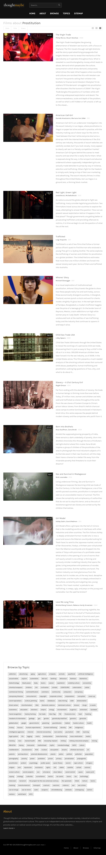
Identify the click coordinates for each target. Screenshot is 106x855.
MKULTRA (12, 745)
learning (86, 732)
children (29, 687)
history (11, 727)
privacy (58, 758)
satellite (70, 767)
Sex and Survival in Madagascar (71, 474)
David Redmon (71, 521)
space (80, 772)
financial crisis (70, 714)
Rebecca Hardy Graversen (82, 605)
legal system (13, 736)
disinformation (27, 705)
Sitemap (78, 13)
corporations (69, 696)
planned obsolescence (39, 754)
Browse (54, 13)
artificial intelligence (85, 674)
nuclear (44, 750)
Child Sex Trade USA (65, 335)
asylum (24, 678)
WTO (30, 794)
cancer (51, 683)
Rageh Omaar (61, 385)
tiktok (77, 781)
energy (51, 710)
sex (38, 772)
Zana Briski (72, 430)
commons (45, 692)
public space (45, 763)
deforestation (82, 701)
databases (51, 701)
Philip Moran (61, 38)
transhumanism (24, 785)
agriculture (42, 674)
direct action (13, 705)
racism (68, 763)
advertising (23, 674)
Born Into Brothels (64, 426)
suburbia (29, 776)
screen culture (14, 772)
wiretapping (79, 790)
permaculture (23, 754)
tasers (69, 776)
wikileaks (68, 790)
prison (50, 758)
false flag (52, 714)
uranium (46, 785)
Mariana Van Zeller (78, 118)
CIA (36, 687)
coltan (87, 687)
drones (76, 705)
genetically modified (59, 718)
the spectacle (66, 781)
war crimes (82, 785)
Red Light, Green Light (66, 192)
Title (15, 28)
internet (30, 732)
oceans (64, 750)
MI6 (39, 741)
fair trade (42, 714)
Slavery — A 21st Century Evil (69, 382)
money (21, 745)
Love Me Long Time (65, 602)
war (73, 785)
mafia (38, 736)
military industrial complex (78, 741)
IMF (70, 727)
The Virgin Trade (63, 34)
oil (88, 750)
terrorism (22, 781)
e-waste (93, 705)
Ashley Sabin (60, 521)
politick (69, 754)
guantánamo (56, 723)
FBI (60, 714)
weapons (45, 790)
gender (46, 718)
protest (23, 763)
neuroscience (27, 750)
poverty (24, 758)
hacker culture (78, 723)
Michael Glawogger (63, 281)
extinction (83, 710)
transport (36, 785)
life (22, 736)
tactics (50, 776)
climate (54, 687)
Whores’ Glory (62, 277)
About (42, 13)
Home (32, 13)
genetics (73, 718)
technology (84, 776)
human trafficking (50, 727)
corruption (81, 696)
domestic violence (48, 705)
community (56, 692)
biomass (73, 678)
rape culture (78, 763)
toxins (93, 781)
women (89, 790)
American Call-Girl (64, 115)
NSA (36, 750)
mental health (30, 741)
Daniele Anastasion (63, 118)
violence (66, 785)
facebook (94, 710)
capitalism (61, 683)
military (63, 741)
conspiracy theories (16, 696)
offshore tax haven (77, 750)
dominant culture (64, 705)
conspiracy (79, 692)
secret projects (28, 772)
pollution (78, 754)
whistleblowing (56, 790)
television (12, 781)
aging (33, 674)
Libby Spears (61, 338)
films (38, 818)
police (61, 754)
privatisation (69, 758)
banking (53, 678)
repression (28, 767)
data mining (62, 701)
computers (67, 692)
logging (29, 736)
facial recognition (15, 714)
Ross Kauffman (61, 430)
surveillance (40, 776)
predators (41, 758)
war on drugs (13, 790)
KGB (78, 732)
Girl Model (60, 518)
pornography (13, 758)
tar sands (59, 776)
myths (52, 745)
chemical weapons (15, 687)
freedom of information (17, 718)
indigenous (79, 727)
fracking (88, 714)
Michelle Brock (71, 195)
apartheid (71, 674)
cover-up (92, 696)
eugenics (73, 710)
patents (12, 754)
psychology (33, 763)
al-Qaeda (52, 674)
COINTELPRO (65, 687)
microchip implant (50, 741)
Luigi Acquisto (61, 240)
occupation (54, 750)
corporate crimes (56, 696)
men (19, 741)
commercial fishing (16, 692)
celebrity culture (74, 683)
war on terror (26, 790)
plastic (53, 754)
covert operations (15, 701)
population (89, 754)
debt (72, 701)
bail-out (44, 678)
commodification (32, 692)
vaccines (56, 785)
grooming (45, 723)
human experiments (33, 727)
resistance (39, 767)
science (87, 767)
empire (43, 710)
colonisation (77, 687)
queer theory (57, 763)
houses (20, 727)
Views (23, 28)
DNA (36, 705)
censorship (87, 683)
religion (11, 767)
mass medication (76, 736)
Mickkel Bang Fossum (64, 605)
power (32, 758)
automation (34, 678)
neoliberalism (14, 750)
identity (63, 727)
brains (43, 683)
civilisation (45, 687)
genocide (83, 718)
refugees (89, 763)
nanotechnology (63, 745)
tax (76, 776)
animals (62, 674)
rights (48, 767)
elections (34, 710)
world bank (22, 794)
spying (11, 776)
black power (26, 683)
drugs (85, 705)
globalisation (13, 723)
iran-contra (58, 732)
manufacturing (61, 736)
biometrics (83, 678)
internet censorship (44, 732)
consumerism (31, 696)
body (36, 683)
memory (12, 741)
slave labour (57, 772)
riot (55, 767)
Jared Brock (60, 195)
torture (84, 781)
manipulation (48, 736)
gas (39, 718)
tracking (12, 785)
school (78, 767)
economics (13, 710)
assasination (13, 678)
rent (19, 767)
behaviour (63, 678)
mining (94, 741)
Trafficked (60, 236)
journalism (69, 732)
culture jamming (31, 701)
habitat (67, 723)
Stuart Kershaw (72, 38)
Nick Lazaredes (61, 477)
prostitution (13, 763)
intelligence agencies (16, 732)
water (36, 790)
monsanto (30, 745)
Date (7, 28)
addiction (12, 674)
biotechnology (14, 683)
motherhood (42, 745)
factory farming (30, 714)
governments (34, 723)
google (24, 723)
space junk (90, 772)
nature (82, 745)
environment (62, 710)
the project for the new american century (43, 781)
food (80, 714)
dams (42, 701)
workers (12, 794)
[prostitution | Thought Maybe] (13, 5)
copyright (43, 696)
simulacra (46, 772)
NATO (74, 745)
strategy (20, 776)
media (88, 736)
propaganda (81, 758)
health (89, 723)
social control (70, 772)
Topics (66, 13)
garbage (32, 718)
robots (61, 767)
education (23, 710)
